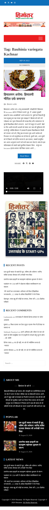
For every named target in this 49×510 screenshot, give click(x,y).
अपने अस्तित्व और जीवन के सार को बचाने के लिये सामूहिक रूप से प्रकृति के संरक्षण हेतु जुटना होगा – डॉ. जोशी (24, 335)
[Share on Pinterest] (29, 163)
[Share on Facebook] (23, 163)
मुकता (6, 325)
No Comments (24, 65)
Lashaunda (8, 317)
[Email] (33, 163)
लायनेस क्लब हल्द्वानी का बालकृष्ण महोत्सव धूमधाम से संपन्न (23, 279)
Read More (24, 156)
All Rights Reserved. (30, 502)
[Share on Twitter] (26, 163)
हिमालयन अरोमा (11, 104)
